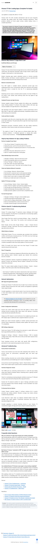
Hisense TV (11, 533)
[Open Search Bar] (33, 2)
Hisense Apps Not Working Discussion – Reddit (15, 486)
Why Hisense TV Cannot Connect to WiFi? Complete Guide (18, 499)
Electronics (5, 533)
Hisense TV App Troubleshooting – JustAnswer (15, 483)
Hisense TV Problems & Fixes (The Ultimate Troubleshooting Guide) (20, 498)
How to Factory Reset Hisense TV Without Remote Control (18, 494)
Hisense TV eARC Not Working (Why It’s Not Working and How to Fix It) (19, 535)
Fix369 (9, 430)
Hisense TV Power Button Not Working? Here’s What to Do (16, 537)
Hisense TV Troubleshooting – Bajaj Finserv (14, 488)
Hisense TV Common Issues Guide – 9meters (15, 485)
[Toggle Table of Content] (13, 67)
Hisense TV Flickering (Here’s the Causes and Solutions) (17, 496)
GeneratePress (25, 542)
